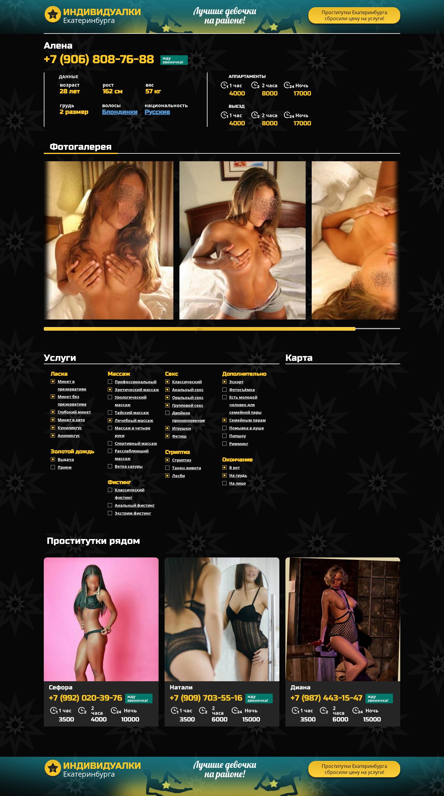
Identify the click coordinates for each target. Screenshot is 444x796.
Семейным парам (247, 420)
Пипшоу (237, 435)
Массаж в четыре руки (132, 431)
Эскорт (236, 381)
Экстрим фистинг (133, 513)
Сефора (60, 687)
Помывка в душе (246, 428)
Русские (157, 112)
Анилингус (69, 435)
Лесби (178, 475)
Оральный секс (188, 397)
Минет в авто (71, 419)
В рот (234, 467)
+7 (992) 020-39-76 (98, 698)
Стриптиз (181, 460)
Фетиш (179, 436)
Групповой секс (187, 405)
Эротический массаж (137, 389)
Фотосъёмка (242, 389)
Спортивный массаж (136, 443)
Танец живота (186, 467)
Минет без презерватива (72, 400)
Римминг (238, 443)
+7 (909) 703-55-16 (219, 698)
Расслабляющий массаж (132, 454)
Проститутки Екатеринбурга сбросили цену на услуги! (354, 15)
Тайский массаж (132, 412)
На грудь (238, 475)
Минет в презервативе (72, 385)
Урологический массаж (130, 400)
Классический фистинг (129, 493)
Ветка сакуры (129, 466)
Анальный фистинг (135, 505)
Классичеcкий (187, 381)
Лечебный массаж (134, 420)
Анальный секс (188, 389)
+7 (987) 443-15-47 (339, 698)
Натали (181, 687)
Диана (300, 687)
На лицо (237, 483)
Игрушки (181, 428)
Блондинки (120, 112)
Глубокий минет (74, 412)
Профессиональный (135, 381)
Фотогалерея (81, 146)
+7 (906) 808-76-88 (113, 60)
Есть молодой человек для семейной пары (245, 404)
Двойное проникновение (188, 416)
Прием (65, 467)
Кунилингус (70, 427)
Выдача (66, 459)
